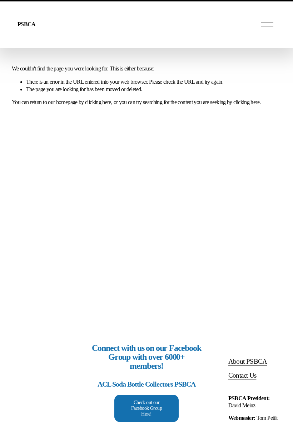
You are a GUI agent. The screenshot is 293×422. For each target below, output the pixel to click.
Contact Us (242, 375)
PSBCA (26, 24)
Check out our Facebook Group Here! (146, 408)
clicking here (98, 102)
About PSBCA (247, 361)
